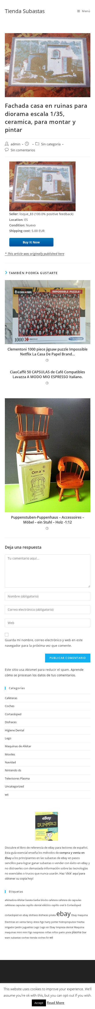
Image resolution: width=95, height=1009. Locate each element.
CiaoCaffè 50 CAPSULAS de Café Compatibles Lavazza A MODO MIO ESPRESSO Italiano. (47, 374)
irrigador (10, 927)
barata (29, 900)
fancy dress (33, 922)
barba (36, 900)
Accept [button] (38, 1003)
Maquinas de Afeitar (18, 746)
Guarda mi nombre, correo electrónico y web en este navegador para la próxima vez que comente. (44, 643)
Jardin (18, 927)
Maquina (79, 927)
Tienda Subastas (25, 11)
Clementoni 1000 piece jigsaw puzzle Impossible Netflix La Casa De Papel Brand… (47, 352)
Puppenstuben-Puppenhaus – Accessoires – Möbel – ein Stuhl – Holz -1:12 (47, 520)
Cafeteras (11, 698)
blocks (44, 900)
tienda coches (38, 937)
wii (6, 795)
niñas (48, 932)
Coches (9, 706)
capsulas (20, 905)
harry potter (51, 922)
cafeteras (10, 905)
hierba (80, 922)
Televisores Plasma (17, 778)
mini (19, 932)
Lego (8, 738)
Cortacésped (13, 714)
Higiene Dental (14, 730)
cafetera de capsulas (69, 900)
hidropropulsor (67, 922)
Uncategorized (14, 786)
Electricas (10, 922)
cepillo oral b (58, 905)
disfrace (33, 915)
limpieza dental (64, 927)
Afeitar (21, 900)
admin (15, 144)
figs (42, 922)
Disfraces (11, 722)
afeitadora (11, 900)
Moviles (10, 754)
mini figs (27, 932)
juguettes (28, 927)
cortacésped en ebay (16, 915)
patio (62, 932)
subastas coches (20, 937)
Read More (55, 1002)
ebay (63, 913)
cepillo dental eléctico (38, 905)
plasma (76, 932)
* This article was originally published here (34, 254)
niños (55, 932)
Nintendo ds (13, 770)
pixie (68, 932)
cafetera (53, 900)
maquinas (10, 932)
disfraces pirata (47, 915)
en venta (21, 922)
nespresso (38, 932)
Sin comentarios (23, 150)
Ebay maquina (79, 915)
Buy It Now (31, 242)
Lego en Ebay (47, 927)
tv (47, 937)
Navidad (10, 762)
